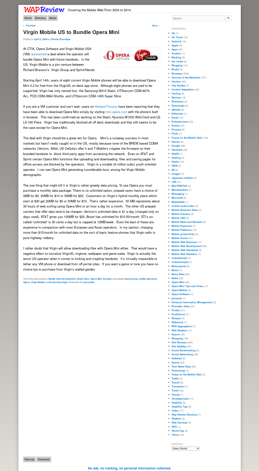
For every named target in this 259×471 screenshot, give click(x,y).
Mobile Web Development (62, 278)
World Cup (178, 430)
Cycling (176, 93)
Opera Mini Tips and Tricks (187, 286)
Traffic (175, 378)
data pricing (131, 278)
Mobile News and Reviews (187, 222)
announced (38, 53)
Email (175, 117)
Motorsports (179, 266)
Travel (175, 390)
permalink (89, 282)
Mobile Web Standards (185, 250)
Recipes (107, 278)
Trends (176, 394)
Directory (40, 18)
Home (28, 18)
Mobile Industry (181, 214)
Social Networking (182, 354)
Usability (177, 402)
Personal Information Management (192, 302)
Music (175, 270)
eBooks (176, 109)
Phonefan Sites (180, 306)
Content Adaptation (183, 89)
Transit (176, 382)
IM (173, 170)
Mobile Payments (182, 226)
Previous (29, 25)
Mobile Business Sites (185, 210)
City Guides (178, 85)
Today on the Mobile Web (186, 374)
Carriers (176, 81)
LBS (174, 182)
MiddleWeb (178, 202)
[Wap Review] (44, 9)
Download (44, 459)
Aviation (176, 53)
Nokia (175, 278)
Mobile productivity (183, 234)
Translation (178, 386)
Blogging (177, 65)
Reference (177, 322)
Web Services (180, 422)
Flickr (175, 133)
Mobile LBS (178, 218)
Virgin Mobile (38, 282)
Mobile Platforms (182, 230)
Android (176, 41)
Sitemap (29, 459)
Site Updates (179, 346)
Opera (26, 282)
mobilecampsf (180, 262)
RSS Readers (179, 330)
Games (176, 141)
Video (175, 410)
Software (177, 358)
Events (176, 125)
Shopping (177, 338)
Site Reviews (179, 342)
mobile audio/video (183, 206)
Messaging (178, 194)
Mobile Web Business (184, 242)
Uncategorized (180, 398)
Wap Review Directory (184, 414)
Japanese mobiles (182, 178)
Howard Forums (106, 106)
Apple (175, 45)
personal (177, 298)
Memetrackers (180, 190)
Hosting (176, 157)
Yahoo (175, 434)
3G (173, 33)
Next (156, 25)
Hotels (175, 161)
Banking (176, 57)
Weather (176, 418)
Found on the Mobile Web (187, 137)
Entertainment (180, 121)
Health (175, 153)
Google (176, 145)
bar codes (177, 61)
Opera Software (181, 294)
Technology (178, 370)
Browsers (177, 73)
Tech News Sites (181, 366)
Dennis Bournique (61, 39)
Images (176, 174)
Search (176, 334)
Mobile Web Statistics (184, 254)
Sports (175, 362)
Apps (175, 49)
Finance (176, 129)
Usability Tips (180, 406)
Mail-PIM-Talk (179, 186)
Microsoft (177, 197)
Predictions (178, 314)
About (52, 18)
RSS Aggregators (182, 326)
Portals (176, 310)
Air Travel (177, 37)
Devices (176, 97)
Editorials (177, 113)
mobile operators (148, 278)
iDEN (174, 165)
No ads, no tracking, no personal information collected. (129, 468)
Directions (178, 101)
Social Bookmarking (183, 350)
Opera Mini (96, 278)
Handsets (177, 149)
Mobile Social (180, 238)
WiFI (174, 426)
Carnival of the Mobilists (186, 77)
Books (175, 69)
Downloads (178, 105)
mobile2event (179, 258)
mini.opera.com (116, 111)
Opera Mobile (179, 290)
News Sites (83, 278)
